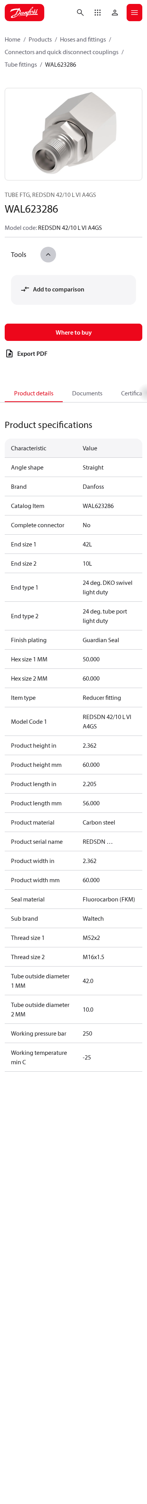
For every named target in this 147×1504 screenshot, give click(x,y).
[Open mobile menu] (134, 12)
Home (12, 39)
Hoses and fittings (83, 39)
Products (40, 39)
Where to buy (74, 332)
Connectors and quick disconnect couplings (61, 52)
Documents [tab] (87, 393)
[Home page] (24, 12)
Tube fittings (21, 64)
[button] (97, 12)
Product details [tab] (33, 393)
